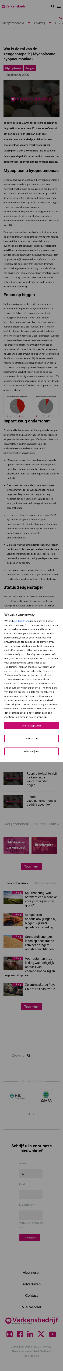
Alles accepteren (31, 725)
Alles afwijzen (31, 751)
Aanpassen (31, 738)
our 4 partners (21, 620)
